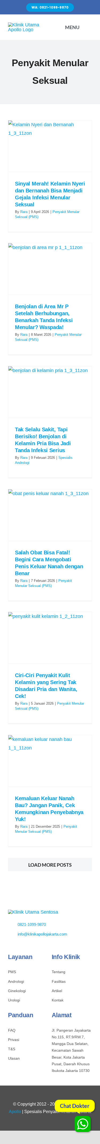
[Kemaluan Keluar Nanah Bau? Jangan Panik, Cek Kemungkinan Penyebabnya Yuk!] (50, 761)
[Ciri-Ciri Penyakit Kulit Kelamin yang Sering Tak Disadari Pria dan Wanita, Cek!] (50, 638)
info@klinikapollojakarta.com (42, 934)
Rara (23, 212)
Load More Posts (50, 865)
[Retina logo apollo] (33, 912)
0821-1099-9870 (32, 924)
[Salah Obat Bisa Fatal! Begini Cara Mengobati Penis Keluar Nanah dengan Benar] (50, 515)
